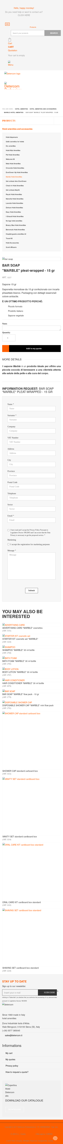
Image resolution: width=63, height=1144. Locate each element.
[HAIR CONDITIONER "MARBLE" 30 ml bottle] (31, 680)
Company (11, 426)
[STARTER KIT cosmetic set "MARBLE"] (31, 636)
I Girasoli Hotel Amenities (15, 216)
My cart (8, 1053)
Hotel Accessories (12, 243)
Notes (4, 324)
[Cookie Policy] (55, 1138)
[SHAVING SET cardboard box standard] (31, 937)
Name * (10, 404)
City (9, 460)
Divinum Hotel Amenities (14, 207)
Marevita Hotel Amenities (14, 198)
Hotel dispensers (12, 137)
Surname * (11, 415)
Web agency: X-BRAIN (44, 1134)
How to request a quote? (16, 1071)
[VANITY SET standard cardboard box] (31, 806)
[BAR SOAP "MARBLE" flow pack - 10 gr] (31, 691)
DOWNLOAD (14, 1109)
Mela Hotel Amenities (13, 163)
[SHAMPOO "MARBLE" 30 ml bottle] (31, 647)
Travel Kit (9, 238)
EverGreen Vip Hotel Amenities (17, 172)
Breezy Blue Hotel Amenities (16, 225)
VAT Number (12, 438)
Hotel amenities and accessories (17, 128)
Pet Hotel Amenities (13, 154)
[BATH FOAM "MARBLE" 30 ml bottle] (31, 658)
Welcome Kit (10, 159)
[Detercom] (12, 75)
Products (8, 120)
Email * (10, 516)
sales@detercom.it (13, 1035)
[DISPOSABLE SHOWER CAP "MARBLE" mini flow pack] (31, 702)
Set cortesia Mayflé (13, 190)
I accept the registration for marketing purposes (30, 544)
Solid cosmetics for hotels (15, 141)
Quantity (6, 332)
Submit (31, 590)
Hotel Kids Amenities (13, 150)
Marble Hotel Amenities (14, 176)
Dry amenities (11, 146)
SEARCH (54, 33)
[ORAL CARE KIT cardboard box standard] (31, 872)
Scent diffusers (11, 247)
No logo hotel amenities (14, 220)
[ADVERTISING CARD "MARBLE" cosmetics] (31, 625)
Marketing (11, 540)
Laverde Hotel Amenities (14, 203)
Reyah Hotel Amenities (14, 194)
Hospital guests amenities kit (16, 234)
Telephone (11, 493)
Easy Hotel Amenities (13, 212)
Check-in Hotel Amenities (15, 185)
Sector (10, 505)
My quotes (10, 1059)
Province (11, 471)
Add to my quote (33, 348)
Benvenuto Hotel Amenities (15, 229)
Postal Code (12, 482)
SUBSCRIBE (49, 992)
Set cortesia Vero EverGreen (16, 181)
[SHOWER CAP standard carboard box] (31, 740)
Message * (11, 550)
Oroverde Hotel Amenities (15, 168)
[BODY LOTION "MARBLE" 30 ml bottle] (31, 669)
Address (10, 449)
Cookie (23, 1134)
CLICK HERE (24, 15)
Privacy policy (11, 1065)
